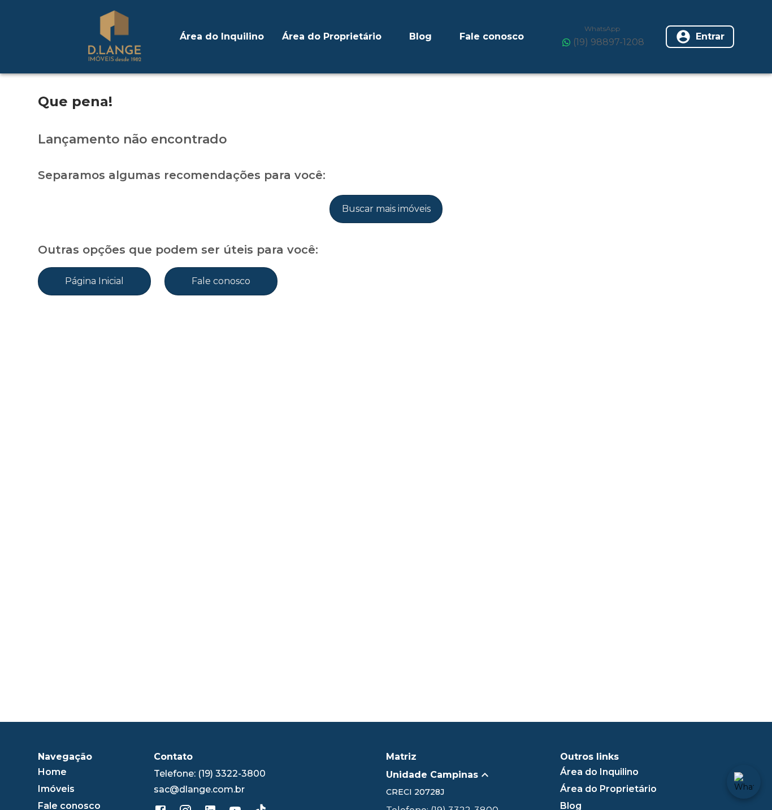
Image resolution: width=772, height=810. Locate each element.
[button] (473, 775)
